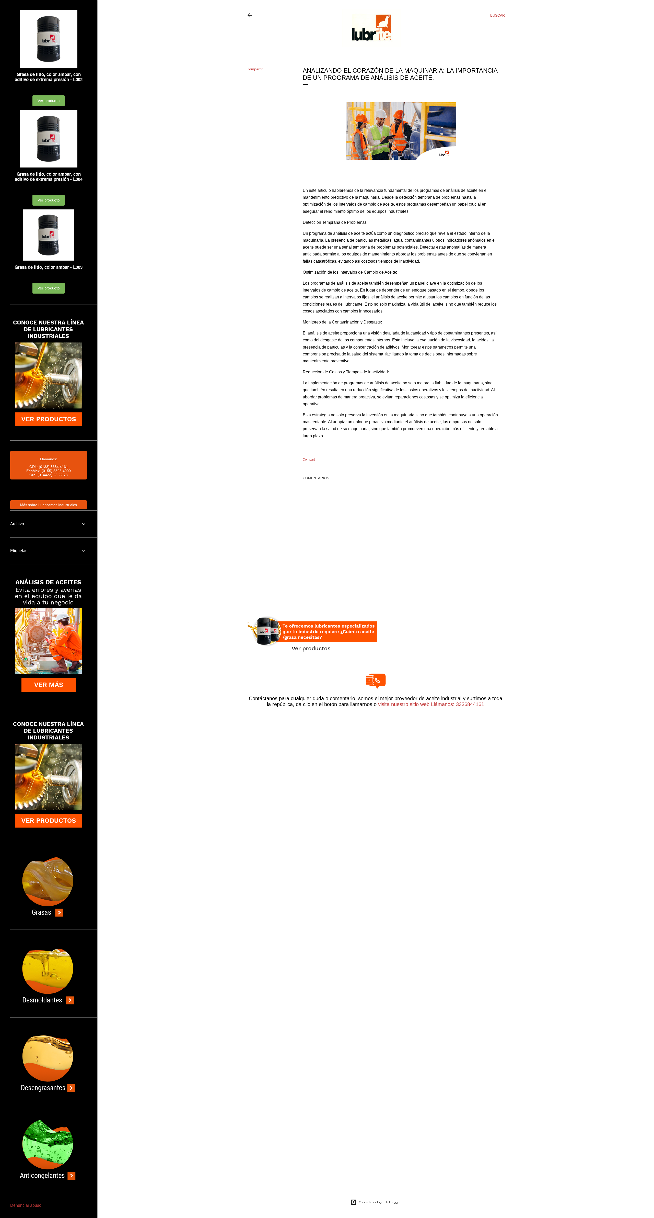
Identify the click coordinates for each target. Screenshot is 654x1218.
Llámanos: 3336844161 (456, 704)
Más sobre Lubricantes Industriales (48, 505)
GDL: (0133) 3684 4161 (48, 467)
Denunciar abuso (25, 1205)
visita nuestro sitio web (403, 704)
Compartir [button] (255, 69)
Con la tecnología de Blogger (380, 1202)
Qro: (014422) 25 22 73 (48, 475)
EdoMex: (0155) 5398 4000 (48, 471)
